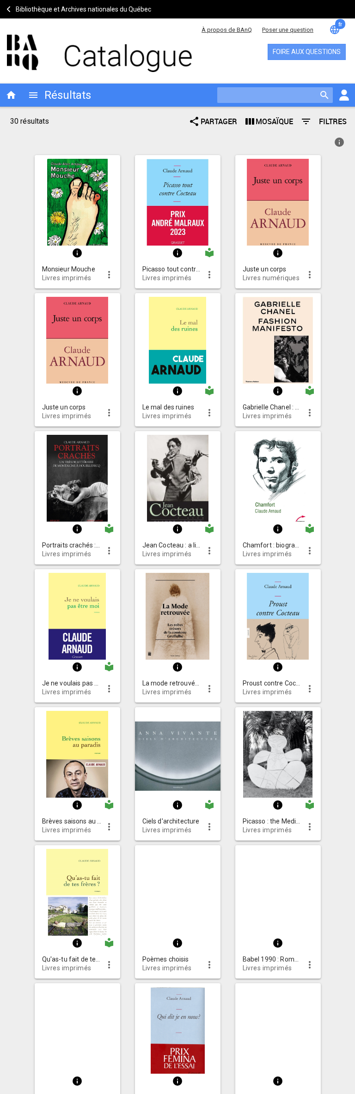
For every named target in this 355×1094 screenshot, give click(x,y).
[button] (77, 200)
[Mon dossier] (344, 95)
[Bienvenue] (88, 48)
